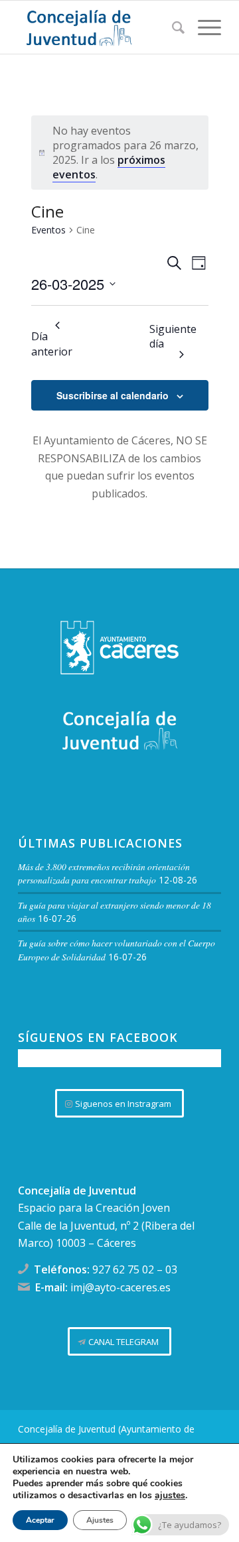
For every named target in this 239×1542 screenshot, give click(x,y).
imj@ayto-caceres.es (120, 1287)
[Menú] (203, 27)
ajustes (170, 1496)
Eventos (48, 230)
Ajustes (100, 1520)
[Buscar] (172, 27)
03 (171, 1269)
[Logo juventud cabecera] (99, 27)
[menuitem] (172, 27)
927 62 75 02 (123, 1269)
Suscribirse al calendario (112, 395)
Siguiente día (173, 336)
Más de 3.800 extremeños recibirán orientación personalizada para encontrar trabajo (104, 873)
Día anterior (51, 343)
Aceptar (40, 1520)
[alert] (119, 152)
